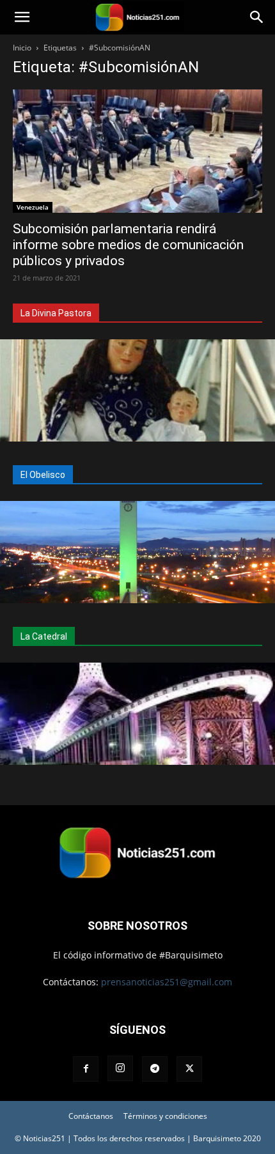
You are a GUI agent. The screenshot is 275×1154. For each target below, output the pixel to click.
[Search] (257, 17)
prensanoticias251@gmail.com (166, 982)
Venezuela (33, 207)
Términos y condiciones (165, 1116)
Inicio (22, 47)
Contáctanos (90, 1116)
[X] (189, 1069)
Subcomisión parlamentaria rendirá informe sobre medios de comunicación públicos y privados (128, 244)
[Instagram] (120, 1068)
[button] (21, 17)
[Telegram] (155, 1069)
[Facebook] (85, 1069)
